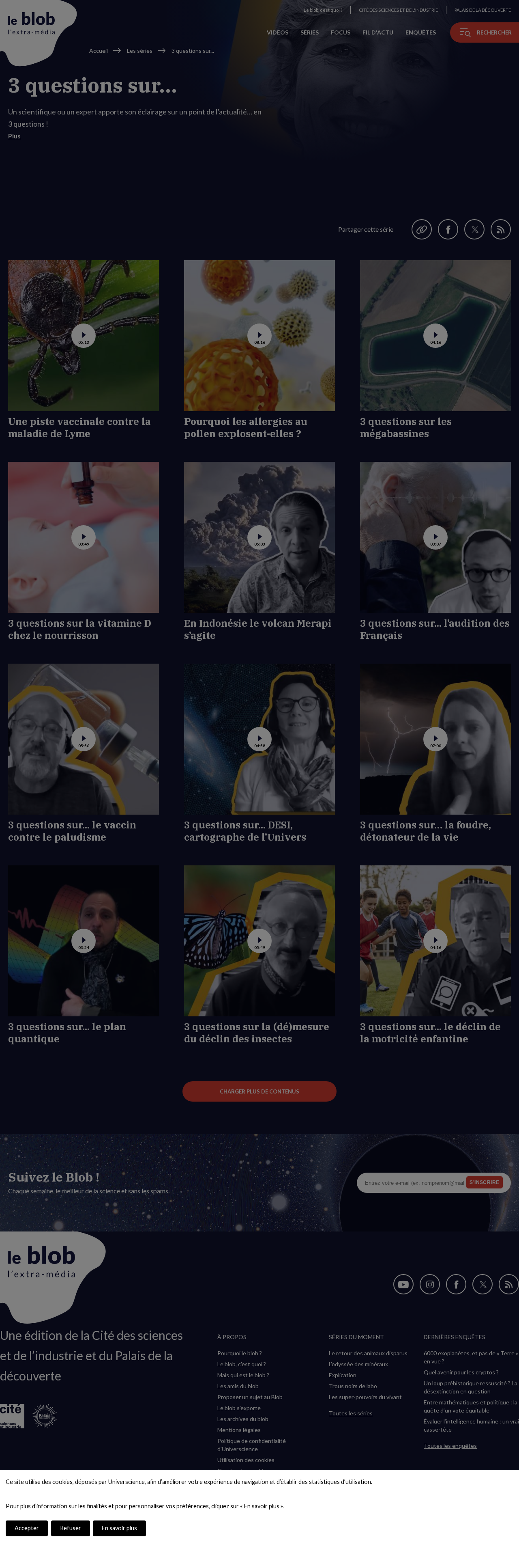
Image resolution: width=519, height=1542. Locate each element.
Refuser (70, 1528)
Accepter (27, 1528)
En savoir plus (119, 1528)
